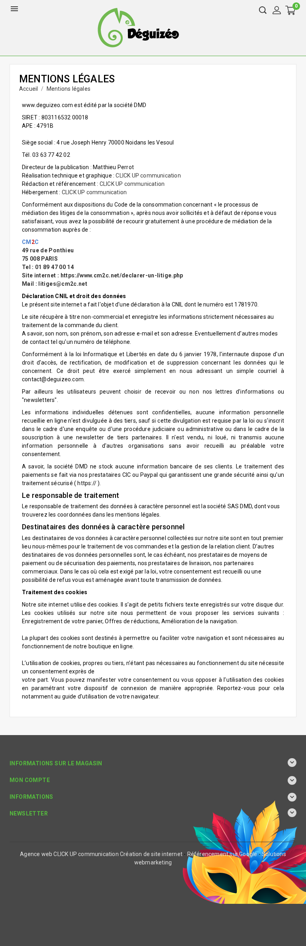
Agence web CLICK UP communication (69, 854)
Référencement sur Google (222, 854)
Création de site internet (151, 854)
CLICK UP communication (148, 175)
